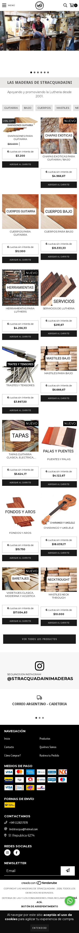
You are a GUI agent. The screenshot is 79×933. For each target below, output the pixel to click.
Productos (45, 738)
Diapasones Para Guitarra (20, 137)
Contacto (9, 747)
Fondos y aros (20, 532)
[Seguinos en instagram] (7, 852)
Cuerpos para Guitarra (20, 233)
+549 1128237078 (18, 822)
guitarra (11, 107)
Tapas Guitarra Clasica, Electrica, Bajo (20, 456)
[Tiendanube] (39, 884)
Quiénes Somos (48, 747)
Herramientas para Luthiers (20, 310)
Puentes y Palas (58, 459)
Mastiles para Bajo (58, 373)
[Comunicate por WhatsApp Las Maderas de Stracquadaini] (70, 901)
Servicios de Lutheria (59, 308)
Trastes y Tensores (20, 385)
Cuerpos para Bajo (58, 231)
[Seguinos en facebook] (16, 852)
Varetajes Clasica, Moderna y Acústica (20, 594)
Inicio (7, 738)
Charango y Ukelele (59, 527)
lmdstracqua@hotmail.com (23, 829)
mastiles (63, 107)
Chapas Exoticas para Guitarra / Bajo (59, 158)
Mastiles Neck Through (59, 596)
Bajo (27, 107)
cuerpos (44, 107)
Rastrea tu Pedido (49, 755)
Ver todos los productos (39, 639)
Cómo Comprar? (12, 755)
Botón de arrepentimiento (39, 906)
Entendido (39, 927)
